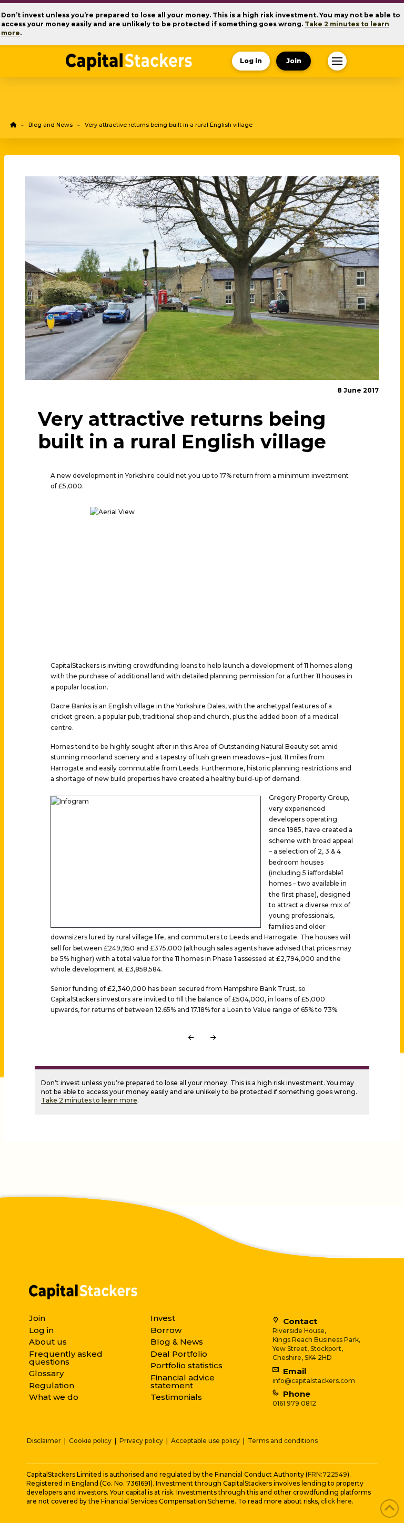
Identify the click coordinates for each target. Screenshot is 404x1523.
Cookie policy (90, 1441)
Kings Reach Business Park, (316, 1340)
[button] (337, 61)
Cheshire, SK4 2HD (302, 1357)
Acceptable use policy (205, 1441)
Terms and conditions (283, 1441)
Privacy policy (141, 1441)
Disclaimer (44, 1441)
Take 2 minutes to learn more (89, 1100)
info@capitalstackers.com (313, 1381)
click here (336, 1501)
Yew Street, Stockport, (307, 1348)
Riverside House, (299, 1331)
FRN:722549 (327, 1474)
